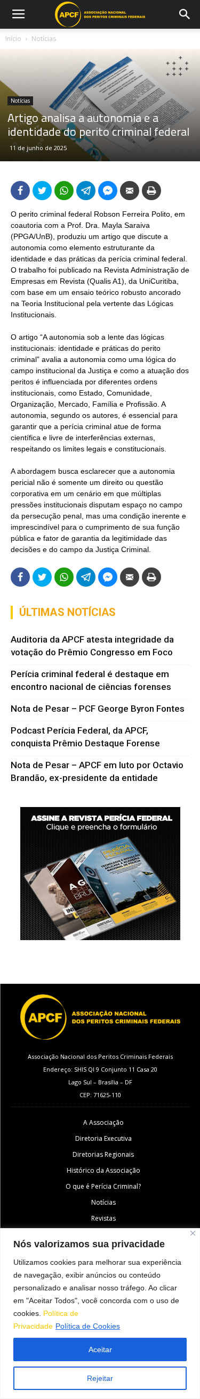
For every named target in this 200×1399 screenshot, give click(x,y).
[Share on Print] (151, 190)
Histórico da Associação (103, 1170)
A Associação (103, 1122)
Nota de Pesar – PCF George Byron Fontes (98, 708)
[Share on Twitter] (42, 190)
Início (13, 38)
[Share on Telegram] (85, 190)
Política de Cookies (87, 1326)
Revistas (103, 1218)
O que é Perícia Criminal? (103, 1186)
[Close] (192, 1233)
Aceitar (100, 1349)
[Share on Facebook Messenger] (107, 190)
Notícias (43, 38)
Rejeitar (100, 1378)
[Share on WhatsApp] (64, 190)
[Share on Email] (129, 190)
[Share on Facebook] (20, 190)
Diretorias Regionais (103, 1154)
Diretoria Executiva (103, 1138)
